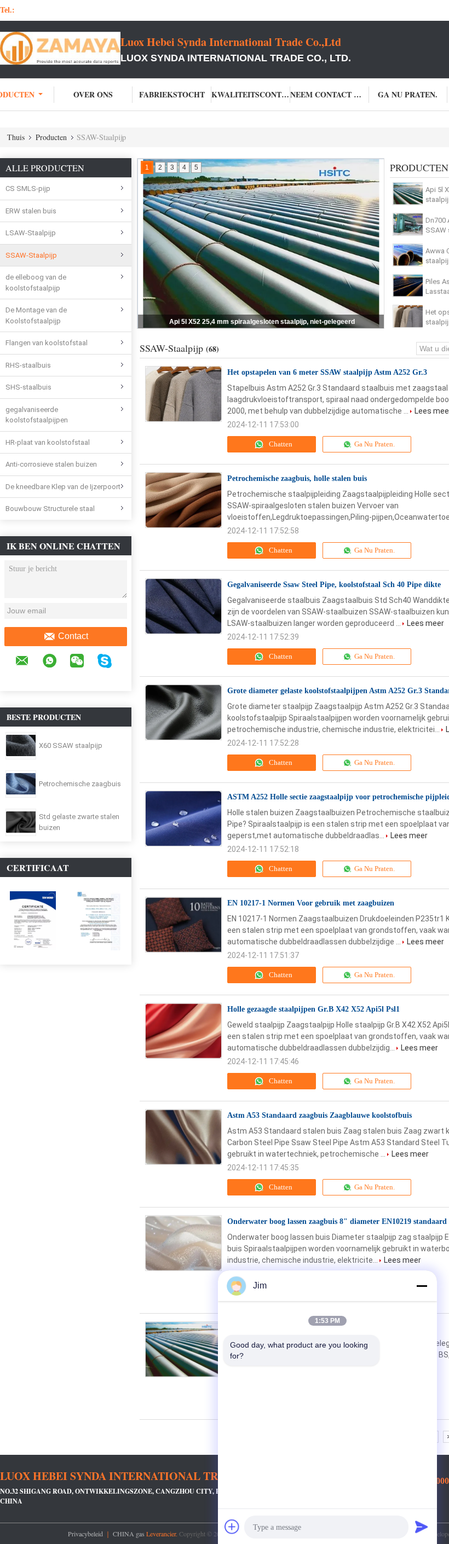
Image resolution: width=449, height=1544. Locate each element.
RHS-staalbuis (28, 365)
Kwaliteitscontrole (250, 94)
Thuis (16, 137)
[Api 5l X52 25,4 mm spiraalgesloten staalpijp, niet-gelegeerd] (408, 193)
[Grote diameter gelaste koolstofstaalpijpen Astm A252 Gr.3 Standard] (183, 712)
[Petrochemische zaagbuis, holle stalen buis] (183, 500)
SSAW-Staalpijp (31, 255)
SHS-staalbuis (28, 387)
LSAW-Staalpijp (30, 233)
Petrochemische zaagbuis (80, 784)
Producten (51, 137)
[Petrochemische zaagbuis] (21, 783)
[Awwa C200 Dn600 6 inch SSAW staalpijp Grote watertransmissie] (408, 254)
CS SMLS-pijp (27, 188)
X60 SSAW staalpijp (70, 745)
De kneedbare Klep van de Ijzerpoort (62, 487)
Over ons (93, 94)
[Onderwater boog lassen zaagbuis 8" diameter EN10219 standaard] (183, 1243)
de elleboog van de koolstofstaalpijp (35, 282)
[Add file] (232, 1526)
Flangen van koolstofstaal (46, 343)
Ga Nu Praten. (408, 94)
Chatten (279, 444)
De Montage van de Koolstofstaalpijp (36, 315)
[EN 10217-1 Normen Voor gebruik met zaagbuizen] (183, 925)
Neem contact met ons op (329, 94)
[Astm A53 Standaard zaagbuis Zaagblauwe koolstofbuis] (183, 1137)
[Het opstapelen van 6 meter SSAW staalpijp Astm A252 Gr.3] (408, 316)
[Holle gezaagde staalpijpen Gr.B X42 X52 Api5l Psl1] (183, 1031)
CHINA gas (129, 1533)
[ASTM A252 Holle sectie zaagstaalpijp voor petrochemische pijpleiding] (183, 818)
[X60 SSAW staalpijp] (21, 745)
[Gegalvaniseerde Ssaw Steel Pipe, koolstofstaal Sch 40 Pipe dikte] (183, 606)
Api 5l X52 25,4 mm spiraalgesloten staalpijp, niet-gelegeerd (262, 322)
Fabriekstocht (172, 94)
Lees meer (425, 623)
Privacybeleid (85, 1533)
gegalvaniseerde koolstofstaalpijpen (36, 415)
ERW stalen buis (30, 211)
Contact (73, 636)
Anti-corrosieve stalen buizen (51, 464)
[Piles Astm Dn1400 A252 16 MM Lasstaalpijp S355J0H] (408, 285)
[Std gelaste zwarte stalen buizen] (21, 822)
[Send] (421, 1526)
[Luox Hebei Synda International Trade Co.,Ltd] (60, 48)
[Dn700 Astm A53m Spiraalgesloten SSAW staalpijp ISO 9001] (408, 224)
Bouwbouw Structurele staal (50, 508)
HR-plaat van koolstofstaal (47, 442)
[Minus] (421, 1285)
